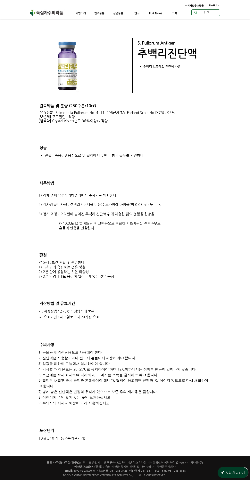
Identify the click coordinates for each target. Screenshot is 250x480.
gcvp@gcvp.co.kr (84, 470)
